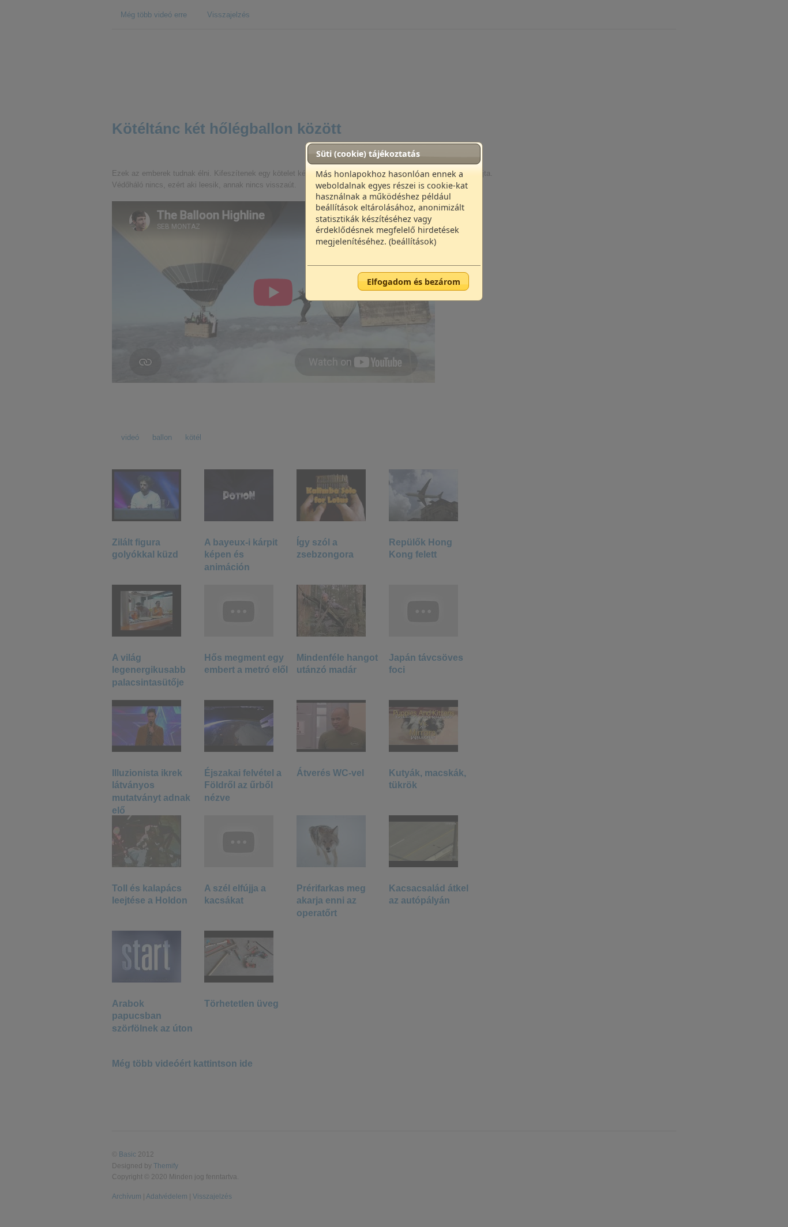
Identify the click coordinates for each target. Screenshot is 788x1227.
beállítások (412, 241)
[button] (413, 281)
